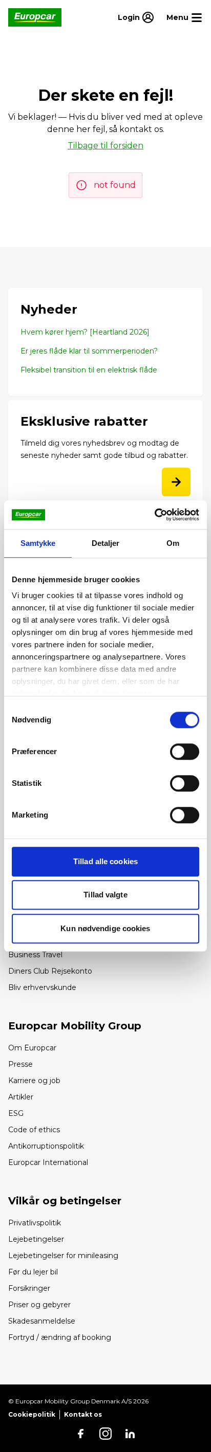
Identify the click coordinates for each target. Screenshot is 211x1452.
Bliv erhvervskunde (42, 987)
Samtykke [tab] (38, 543)
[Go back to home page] (34, 17)
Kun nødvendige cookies (105, 928)
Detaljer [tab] (106, 543)
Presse (20, 1064)
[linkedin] (130, 1433)
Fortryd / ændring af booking (59, 1337)
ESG (16, 1113)
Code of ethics (34, 1129)
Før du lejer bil (33, 1272)
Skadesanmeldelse (41, 1321)
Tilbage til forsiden (105, 145)
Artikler (20, 1097)
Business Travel (35, 954)
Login (129, 17)
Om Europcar (32, 1047)
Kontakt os (83, 1414)
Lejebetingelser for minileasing (63, 1255)
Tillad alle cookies (105, 861)
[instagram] (105, 1433)
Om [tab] (172, 543)
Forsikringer (29, 1288)
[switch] (184, 751)
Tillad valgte (105, 894)
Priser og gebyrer (39, 1304)
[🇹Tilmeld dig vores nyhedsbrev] (176, 482)
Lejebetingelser (36, 1239)
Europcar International (48, 1162)
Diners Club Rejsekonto (50, 971)
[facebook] (81, 1433)
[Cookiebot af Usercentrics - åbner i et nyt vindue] (154, 514)
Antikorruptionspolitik (46, 1146)
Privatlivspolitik (34, 1222)
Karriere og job (34, 1080)
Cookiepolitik (31, 1414)
